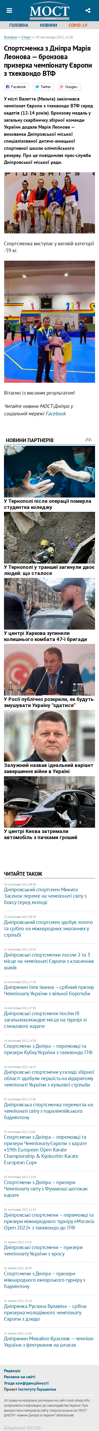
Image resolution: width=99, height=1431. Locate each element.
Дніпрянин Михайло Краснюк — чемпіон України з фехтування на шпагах (48, 1341)
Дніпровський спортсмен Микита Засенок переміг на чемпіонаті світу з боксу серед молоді (45, 896)
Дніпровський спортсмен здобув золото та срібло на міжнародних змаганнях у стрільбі (48, 928)
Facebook (55, 413)
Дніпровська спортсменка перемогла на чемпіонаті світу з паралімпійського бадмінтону (48, 1111)
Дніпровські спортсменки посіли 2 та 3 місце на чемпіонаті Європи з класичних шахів (49, 961)
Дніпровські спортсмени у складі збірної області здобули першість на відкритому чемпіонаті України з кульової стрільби (49, 1078)
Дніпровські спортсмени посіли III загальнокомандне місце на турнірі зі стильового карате (45, 1019)
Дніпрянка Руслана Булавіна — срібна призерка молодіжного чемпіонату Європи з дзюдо (45, 1312)
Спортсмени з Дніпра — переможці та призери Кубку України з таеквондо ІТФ (48, 1049)
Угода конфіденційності (26, 1383)
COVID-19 (78, 25)
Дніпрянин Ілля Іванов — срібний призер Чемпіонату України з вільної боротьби (49, 990)
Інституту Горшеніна (37, 1389)
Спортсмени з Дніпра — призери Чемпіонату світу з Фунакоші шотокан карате (46, 1188)
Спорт (26, 37)
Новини (48, 25)
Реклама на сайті (19, 1376)
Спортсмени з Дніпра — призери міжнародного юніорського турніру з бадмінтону (44, 1280)
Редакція (12, 1370)
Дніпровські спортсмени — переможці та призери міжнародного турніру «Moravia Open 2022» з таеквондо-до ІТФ (49, 1221)
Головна (18, 25)
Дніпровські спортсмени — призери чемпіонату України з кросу (43, 1250)
